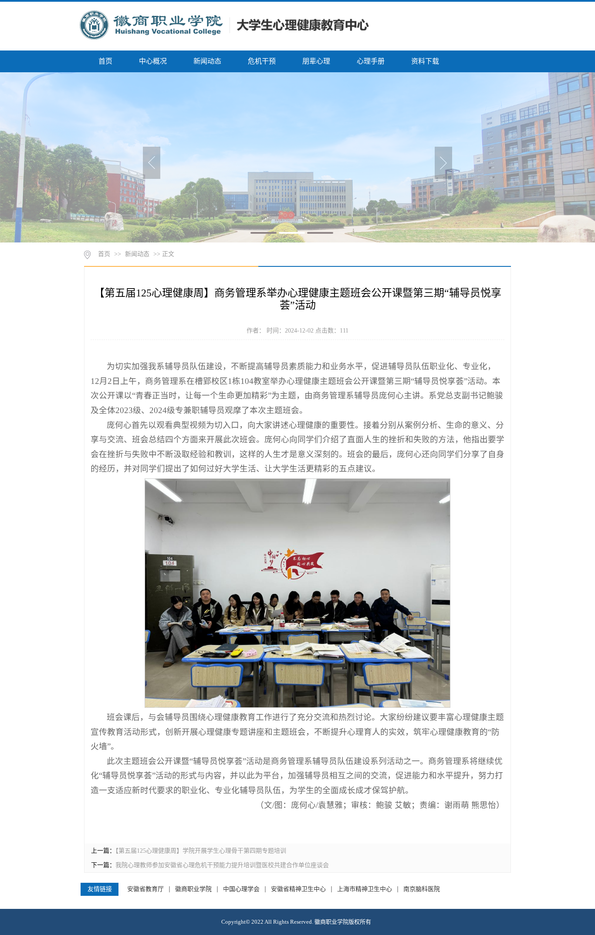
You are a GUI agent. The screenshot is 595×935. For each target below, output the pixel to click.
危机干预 (262, 61)
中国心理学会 (241, 889)
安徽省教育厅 (145, 889)
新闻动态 (207, 61)
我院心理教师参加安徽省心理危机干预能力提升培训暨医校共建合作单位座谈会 (222, 865)
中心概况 (153, 61)
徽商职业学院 (193, 889)
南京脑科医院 (421, 889)
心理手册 (371, 61)
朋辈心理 (316, 61)
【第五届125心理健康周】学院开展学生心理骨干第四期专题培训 (200, 851)
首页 (105, 61)
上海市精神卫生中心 (364, 889)
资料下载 (425, 61)
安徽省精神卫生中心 (298, 889)
